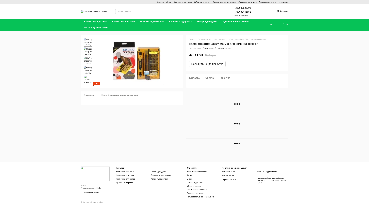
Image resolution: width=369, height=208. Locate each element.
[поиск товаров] (219, 11)
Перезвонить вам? (241, 15)
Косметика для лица (95, 21)
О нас (169, 2)
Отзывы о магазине (247, 2)
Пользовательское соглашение (273, 2)
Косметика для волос (152, 21)
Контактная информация (224, 2)
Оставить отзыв (224, 48)
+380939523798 (242, 8)
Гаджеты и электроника (235, 21)
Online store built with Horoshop (92, 202)
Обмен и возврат (202, 2)
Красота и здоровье (180, 21)
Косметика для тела (123, 21)
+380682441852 (242, 12)
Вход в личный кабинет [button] (197, 172)
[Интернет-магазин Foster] (95, 174)
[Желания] (266, 11)
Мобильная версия (91, 192)
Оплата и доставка (183, 2)
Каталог (160, 2)
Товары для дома (207, 21)
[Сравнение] (258, 11)
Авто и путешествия (96, 27)
